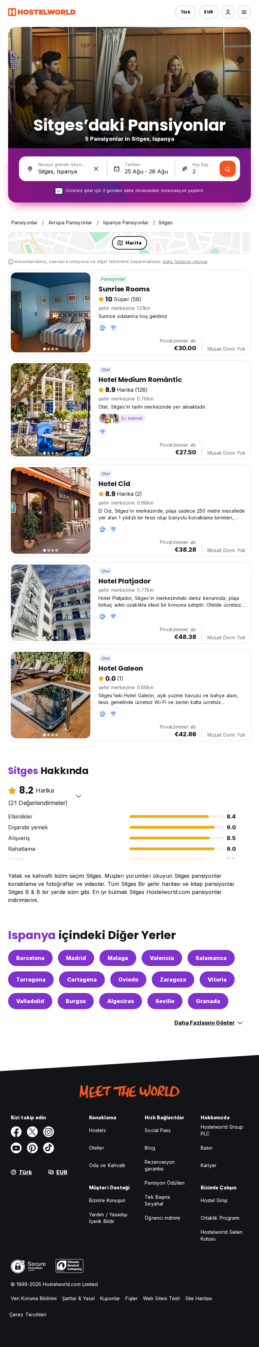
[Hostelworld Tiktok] (48, 1148)
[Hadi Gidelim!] (228, 169)
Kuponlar (110, 1298)
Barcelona (30, 958)
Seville (164, 1001)
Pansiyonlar (113, 279)
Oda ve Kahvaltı (107, 1165)
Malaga (118, 958)
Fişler (131, 1298)
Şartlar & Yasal (78, 1298)
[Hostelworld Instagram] (48, 1131)
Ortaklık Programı (220, 1218)
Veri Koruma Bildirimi (34, 1298)
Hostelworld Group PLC (222, 1130)
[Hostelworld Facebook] (16, 1131)
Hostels (97, 1130)
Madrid (76, 958)
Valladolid (30, 1001)
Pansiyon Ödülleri (164, 1183)
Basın (207, 1148)
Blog (150, 1148)
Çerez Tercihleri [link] (28, 1314)
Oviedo (128, 979)
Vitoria (217, 979)
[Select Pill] (228, 12)
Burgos (76, 1001)
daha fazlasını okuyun (185, 261)
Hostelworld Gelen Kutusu (222, 1235)
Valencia (162, 958)
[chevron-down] (78, 796)
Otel (105, 369)
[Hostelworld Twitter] (32, 1131)
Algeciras (120, 1001)
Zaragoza (173, 979)
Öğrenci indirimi (162, 1218)
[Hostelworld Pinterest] (32, 1148)
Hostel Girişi (214, 1200)
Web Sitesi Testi (161, 1298)
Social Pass (158, 1130)
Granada (208, 1001)
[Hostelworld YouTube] (16, 1148)
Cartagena (82, 979)
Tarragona (31, 979)
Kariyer (209, 1165)
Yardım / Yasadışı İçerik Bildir (108, 1218)
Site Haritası (198, 1298)
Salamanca (211, 958)
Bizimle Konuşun (107, 1200)
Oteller (96, 1148)
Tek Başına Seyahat (157, 1200)
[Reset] (96, 169)
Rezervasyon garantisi (160, 1165)
